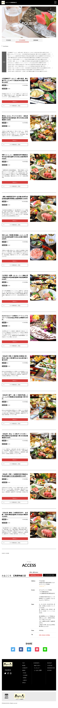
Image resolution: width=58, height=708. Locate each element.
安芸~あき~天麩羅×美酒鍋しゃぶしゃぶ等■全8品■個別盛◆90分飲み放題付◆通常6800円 (27, 59)
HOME (3, 553)
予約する (14, 101)
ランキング (36, 668)
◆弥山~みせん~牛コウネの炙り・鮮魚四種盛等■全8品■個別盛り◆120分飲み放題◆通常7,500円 (29, 54)
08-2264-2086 (44, 635)
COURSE (22, 40)
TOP (23, 663)
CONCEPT (24, 668)
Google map (41, 586)
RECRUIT (49, 663)
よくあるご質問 (38, 670)
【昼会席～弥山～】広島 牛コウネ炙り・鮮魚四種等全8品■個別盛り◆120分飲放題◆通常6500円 (29, 67)
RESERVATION (51, 668)
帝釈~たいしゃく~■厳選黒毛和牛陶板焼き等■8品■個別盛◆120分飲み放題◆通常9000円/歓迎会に (29, 55)
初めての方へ (37, 665)
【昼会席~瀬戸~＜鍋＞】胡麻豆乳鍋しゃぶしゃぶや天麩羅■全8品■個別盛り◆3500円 (27, 66)
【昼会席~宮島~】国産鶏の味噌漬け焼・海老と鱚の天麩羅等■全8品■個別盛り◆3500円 (27, 64)
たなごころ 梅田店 (19, 699)
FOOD (8, 40)
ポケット (37, 649)
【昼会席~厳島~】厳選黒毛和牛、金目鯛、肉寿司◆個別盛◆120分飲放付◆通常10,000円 (27, 71)
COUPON (49, 665)
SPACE (24, 682)
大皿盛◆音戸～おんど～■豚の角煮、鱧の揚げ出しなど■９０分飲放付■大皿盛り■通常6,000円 (28, 52)
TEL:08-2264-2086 (49, 575)
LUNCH (25, 680)
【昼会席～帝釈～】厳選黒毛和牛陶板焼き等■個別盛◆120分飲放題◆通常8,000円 (26, 69)
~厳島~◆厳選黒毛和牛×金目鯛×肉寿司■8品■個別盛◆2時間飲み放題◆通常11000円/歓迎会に (28, 57)
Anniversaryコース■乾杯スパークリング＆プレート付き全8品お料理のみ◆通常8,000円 (27, 62)
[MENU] (55, 2)
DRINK (35, 40)
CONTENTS (36, 663)
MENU (23, 670)
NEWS (23, 665)
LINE (45, 649)
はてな (29, 649)
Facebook (21, 649)
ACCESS (49, 670)
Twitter (13, 649)
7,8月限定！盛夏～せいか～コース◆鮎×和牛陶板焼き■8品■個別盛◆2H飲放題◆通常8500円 (28, 61)
